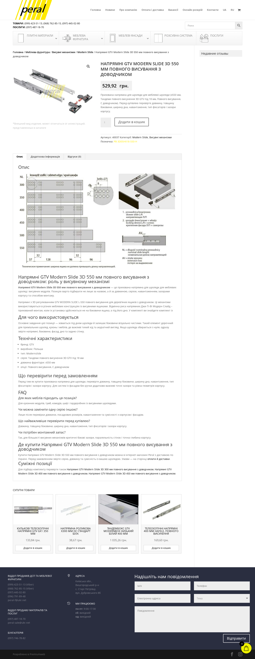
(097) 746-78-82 (17, 638)
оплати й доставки (158, 459)
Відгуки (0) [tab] (74, 156)
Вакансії (173, 10)
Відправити (236, 638)
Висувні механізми (63, 52)
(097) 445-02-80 (71, 23)
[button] (88, 66)
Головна (95, 10)
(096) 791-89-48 (17, 596)
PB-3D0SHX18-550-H (125, 141)
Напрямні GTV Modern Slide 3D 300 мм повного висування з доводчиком (110, 469)
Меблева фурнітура (38, 52)
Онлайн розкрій (192, 10)
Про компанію (128, 10)
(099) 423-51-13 (33, 23)
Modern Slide (85, 52)
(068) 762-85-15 (52, 23)
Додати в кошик (131, 122)
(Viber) (30, 584)
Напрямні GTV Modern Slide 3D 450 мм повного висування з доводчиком (132, 473)
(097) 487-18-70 (35, 27)
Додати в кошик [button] (32, 548)
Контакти (212, 10)
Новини (110, 10)
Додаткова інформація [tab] (45, 156)
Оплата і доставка (153, 10)
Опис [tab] (19, 156)
